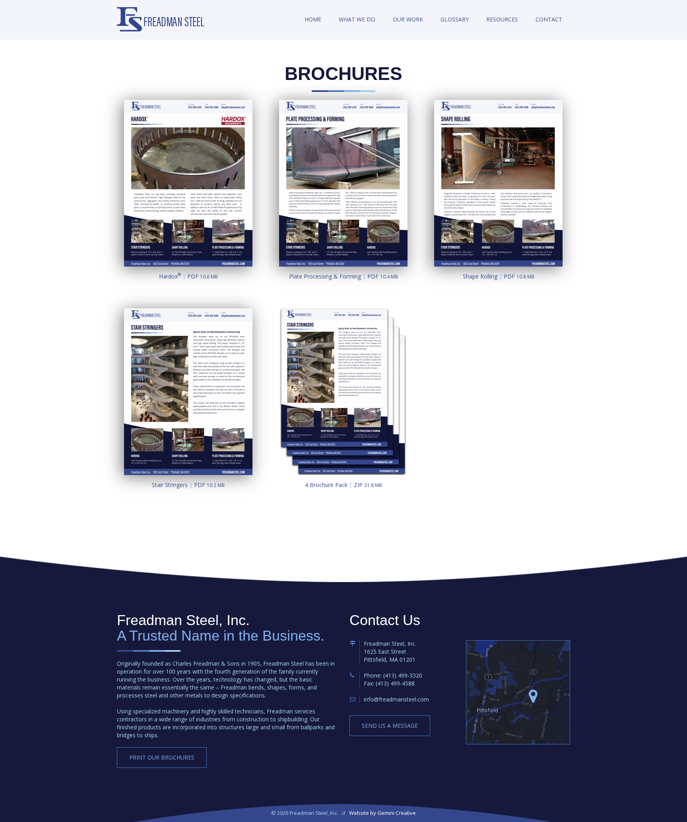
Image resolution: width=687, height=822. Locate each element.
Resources (502, 19)
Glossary (455, 19)
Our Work (408, 19)
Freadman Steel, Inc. (160, 19)
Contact (549, 19)
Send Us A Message (390, 725)
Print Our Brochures (161, 757)
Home (313, 19)
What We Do (357, 19)
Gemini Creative (396, 812)
